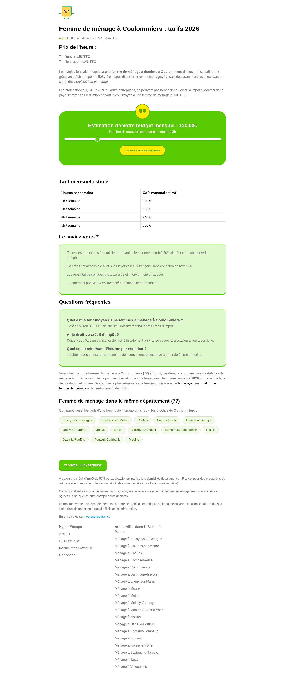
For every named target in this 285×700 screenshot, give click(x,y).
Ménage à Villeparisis (131, 666)
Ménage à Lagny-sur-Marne (135, 581)
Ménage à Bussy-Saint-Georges (138, 539)
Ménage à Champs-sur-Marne (137, 546)
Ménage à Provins (128, 638)
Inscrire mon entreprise (76, 548)
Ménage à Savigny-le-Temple (136, 652)
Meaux (100, 429)
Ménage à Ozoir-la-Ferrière (135, 624)
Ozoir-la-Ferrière (74, 439)
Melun (118, 429)
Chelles (142, 420)
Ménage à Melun (127, 595)
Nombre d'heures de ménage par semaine (142, 131)
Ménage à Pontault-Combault (136, 631)
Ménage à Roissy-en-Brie (134, 645)
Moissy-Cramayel (143, 429)
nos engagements (96, 516)
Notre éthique (69, 541)
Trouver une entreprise (142, 150)
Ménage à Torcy (126, 659)
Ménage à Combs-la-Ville (134, 560)
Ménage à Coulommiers (132, 567)
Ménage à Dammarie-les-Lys (136, 574)
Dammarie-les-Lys (198, 420)
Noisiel (210, 429)
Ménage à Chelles (128, 553)
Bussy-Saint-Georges (77, 420)
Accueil (63, 38)
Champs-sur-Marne (114, 420)
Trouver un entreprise (83, 465)
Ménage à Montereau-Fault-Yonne (140, 610)
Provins (134, 439)
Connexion (67, 555)
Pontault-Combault (107, 439)
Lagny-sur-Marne (74, 429)
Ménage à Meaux (127, 588)
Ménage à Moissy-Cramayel (135, 603)
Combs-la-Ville (167, 420)
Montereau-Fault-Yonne (181, 429)
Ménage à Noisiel (128, 617)
